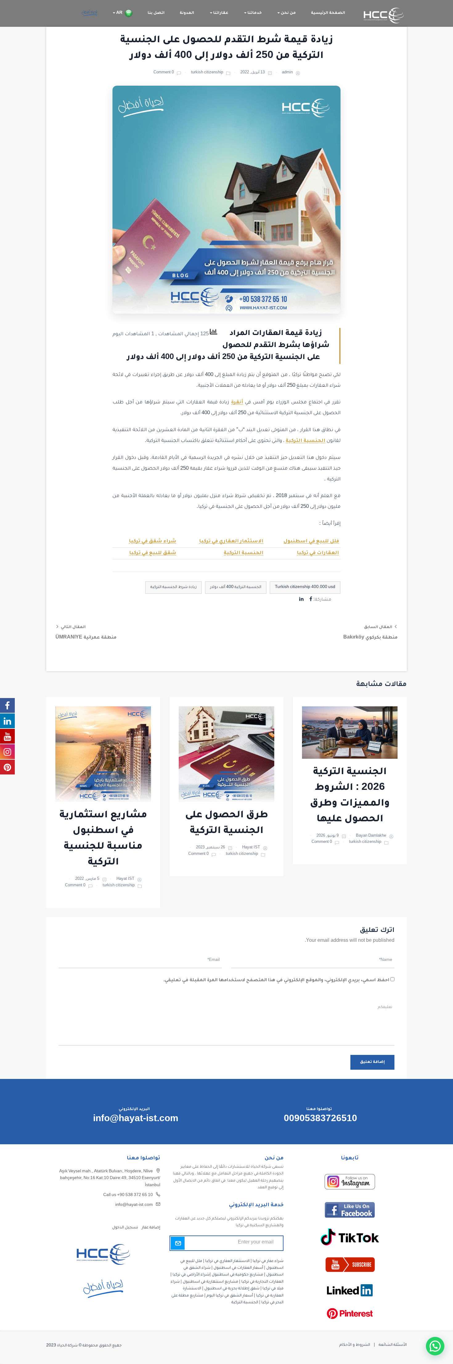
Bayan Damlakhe (371, 836)
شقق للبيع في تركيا (152, 553)
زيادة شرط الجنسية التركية (173, 587)
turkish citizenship (207, 73)
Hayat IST (251, 848)
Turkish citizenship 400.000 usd (305, 587)
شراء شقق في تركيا (152, 541)
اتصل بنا (156, 13)
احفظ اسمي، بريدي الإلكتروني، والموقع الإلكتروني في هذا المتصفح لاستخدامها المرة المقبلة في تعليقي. (276, 980)
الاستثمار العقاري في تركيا (231, 541)
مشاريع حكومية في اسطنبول (237, 1275)
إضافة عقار (150, 1228)
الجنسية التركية (305, 441)
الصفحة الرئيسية (328, 13)
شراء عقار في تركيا (268, 1261)
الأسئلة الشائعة (393, 1345)
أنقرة (237, 402)
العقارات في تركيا (318, 553)
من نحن (288, 13)
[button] (435, 1346)
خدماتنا (254, 13)
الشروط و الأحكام (354, 1345)
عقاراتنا (220, 13)
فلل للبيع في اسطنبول (311, 541)
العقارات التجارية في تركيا (262, 1282)
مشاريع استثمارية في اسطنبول (210, 1282)
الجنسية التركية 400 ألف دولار (235, 587)
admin (287, 73)
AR (118, 13)
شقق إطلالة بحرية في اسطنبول (231, 1289)
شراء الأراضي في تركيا (191, 1275)
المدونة (187, 13)
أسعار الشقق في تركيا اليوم (229, 1296)
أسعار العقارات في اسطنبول (238, 1268)
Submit (178, 1243)
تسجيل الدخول (125, 1228)
